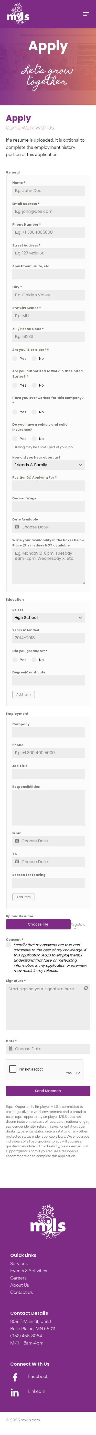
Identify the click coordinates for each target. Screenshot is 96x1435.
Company (21, 724)
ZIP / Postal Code (28, 329)
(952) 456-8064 (26, 1336)
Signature (16, 981)
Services (19, 1264)
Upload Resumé (19, 916)
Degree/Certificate (28, 672)
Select (17, 610)
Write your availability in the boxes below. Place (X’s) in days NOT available (48, 542)
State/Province (26, 308)
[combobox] (48, 465)
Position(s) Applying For (34, 477)
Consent (14, 939)
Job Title (19, 766)
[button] (86, 14)
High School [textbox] (26, 617)
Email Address (25, 204)
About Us (19, 1286)
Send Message (48, 1090)
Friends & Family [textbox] (30, 465)
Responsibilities (26, 786)
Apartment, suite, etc (30, 266)
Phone (17, 745)
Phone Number (26, 224)
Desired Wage (24, 498)
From (17, 833)
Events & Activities (28, 1271)
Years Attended (25, 630)
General (13, 172)
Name (18, 182)
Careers (18, 1278)
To (14, 854)
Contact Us (21, 1293)
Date (11, 1041)
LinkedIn (36, 1392)
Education (15, 599)
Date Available (25, 519)
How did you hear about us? (36, 457)
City (17, 287)
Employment (17, 713)
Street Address (26, 245)
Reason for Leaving (29, 875)
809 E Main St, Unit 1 (30, 1322)
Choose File (38, 924)
